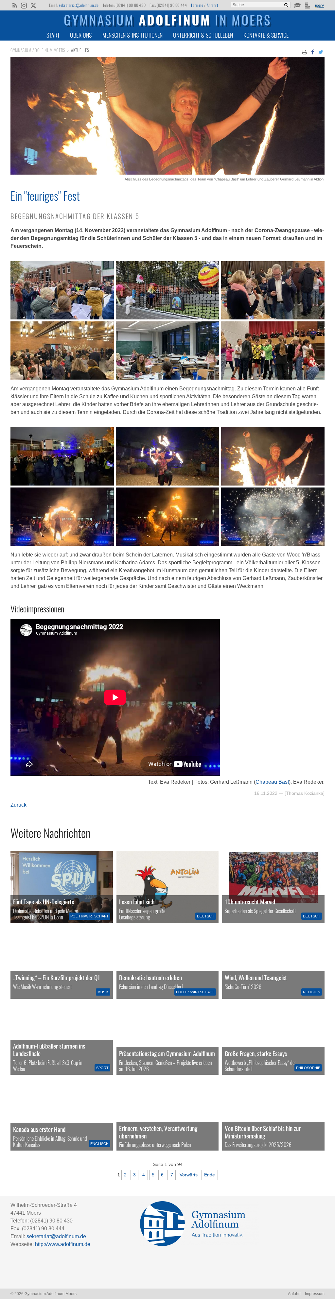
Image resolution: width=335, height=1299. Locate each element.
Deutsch (205, 916)
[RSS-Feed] (14, 5)
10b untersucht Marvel (250, 901)
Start (53, 35)
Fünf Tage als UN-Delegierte (43, 901)
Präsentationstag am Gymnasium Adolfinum (167, 1053)
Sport (102, 1068)
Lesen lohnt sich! (137, 901)
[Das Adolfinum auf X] (33, 6)
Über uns (81, 35)
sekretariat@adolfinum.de (78, 5)
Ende (209, 1174)
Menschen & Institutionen (132, 35)
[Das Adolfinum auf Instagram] (24, 6)
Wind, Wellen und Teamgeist (256, 977)
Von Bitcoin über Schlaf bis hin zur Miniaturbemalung (263, 1131)
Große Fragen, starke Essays (256, 1053)
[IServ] (319, 5)
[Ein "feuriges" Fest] (167, 173)
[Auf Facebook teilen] (312, 52)
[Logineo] (308, 5)
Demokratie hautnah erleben (150, 977)
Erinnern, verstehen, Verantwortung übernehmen (158, 1131)
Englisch (99, 1144)
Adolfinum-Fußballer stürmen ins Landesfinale (49, 1049)
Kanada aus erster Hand (39, 1129)
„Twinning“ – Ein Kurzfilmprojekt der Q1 (56, 977)
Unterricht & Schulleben (203, 35)
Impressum (315, 1293)
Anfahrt (212, 5)
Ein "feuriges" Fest (45, 195)
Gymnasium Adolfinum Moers (37, 50)
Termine (197, 5)
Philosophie (308, 1068)
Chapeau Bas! (272, 782)
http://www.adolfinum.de (62, 1244)
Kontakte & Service (266, 35)
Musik (103, 992)
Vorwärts (189, 1174)
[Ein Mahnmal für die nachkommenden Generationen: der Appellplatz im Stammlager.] (167, 1115)
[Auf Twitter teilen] (321, 52)
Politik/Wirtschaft (89, 916)
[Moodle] (297, 5)
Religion (311, 992)
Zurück (18, 805)
